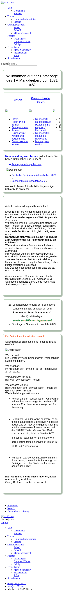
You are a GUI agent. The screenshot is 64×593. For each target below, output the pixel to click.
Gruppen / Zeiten (22, 41)
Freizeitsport (13, 47)
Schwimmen (13, 58)
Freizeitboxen (20, 52)
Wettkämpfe (19, 38)
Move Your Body (22, 50)
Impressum (12, 505)
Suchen (5, 63)
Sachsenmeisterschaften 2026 (28, 181)
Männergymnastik (22, 33)
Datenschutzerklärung (18, 511)
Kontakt (18, 13)
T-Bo (16, 55)
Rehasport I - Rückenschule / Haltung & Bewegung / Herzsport (43, 125)
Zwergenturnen (20, 127)
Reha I (17, 27)
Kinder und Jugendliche (18, 137)
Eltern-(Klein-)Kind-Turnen (19, 122)
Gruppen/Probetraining (25, 19)
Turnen (10, 16)
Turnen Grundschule (19, 131)
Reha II (17, 30)
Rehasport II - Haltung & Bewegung (42, 136)
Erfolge (17, 22)
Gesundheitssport (15, 24)
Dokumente (19, 10)
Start (9, 8)
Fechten (11, 36)
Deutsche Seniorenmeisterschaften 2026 (33, 175)
